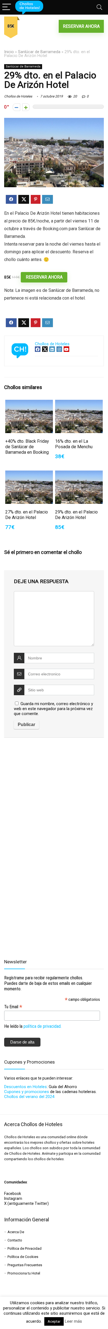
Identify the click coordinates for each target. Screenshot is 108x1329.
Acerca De (15, 1232)
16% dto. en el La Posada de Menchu (73, 444)
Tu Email (13, 1007)
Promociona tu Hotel (23, 1273)
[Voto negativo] (16, 107)
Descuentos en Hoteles (25, 1086)
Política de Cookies (22, 1257)
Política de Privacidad (24, 1248)
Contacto (14, 1240)
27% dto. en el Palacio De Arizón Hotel (26, 514)
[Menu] (6, 7)
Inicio (9, 52)
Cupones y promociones (26, 1091)
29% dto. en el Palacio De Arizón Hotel (76, 514)
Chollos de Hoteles (18, 96)
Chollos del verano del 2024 (29, 1096)
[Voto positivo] (26, 107)
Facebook (12, 1193)
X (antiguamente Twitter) (26, 1203)
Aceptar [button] (54, 1321)
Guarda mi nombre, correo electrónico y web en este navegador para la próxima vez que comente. (53, 708)
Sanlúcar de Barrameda (39, 52)
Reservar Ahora (81, 26)
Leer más (73, 1321)
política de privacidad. (42, 1026)
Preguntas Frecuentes (24, 1265)
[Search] (99, 7)
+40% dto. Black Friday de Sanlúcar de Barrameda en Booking (27, 447)
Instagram (13, 1198)
